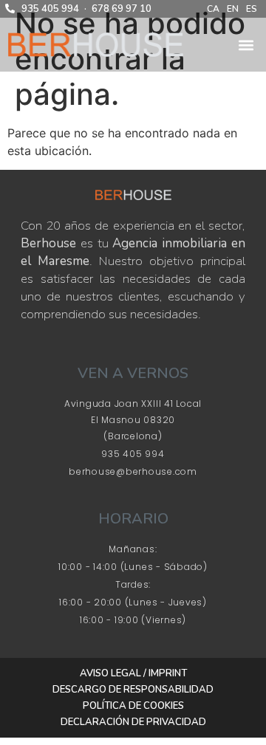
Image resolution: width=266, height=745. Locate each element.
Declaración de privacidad (133, 722)
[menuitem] (213, 9)
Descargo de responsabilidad (133, 689)
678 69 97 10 (121, 9)
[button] (245, 44)
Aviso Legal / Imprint (133, 673)
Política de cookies (133, 706)
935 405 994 (50, 9)
